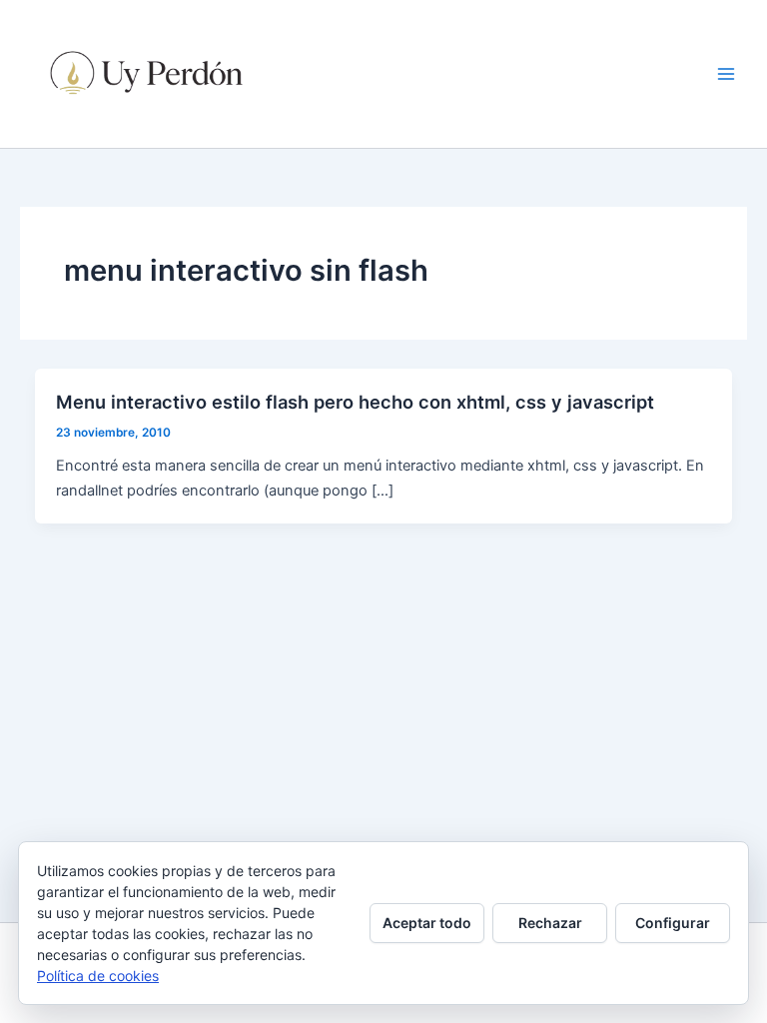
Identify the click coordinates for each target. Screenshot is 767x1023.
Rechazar (550, 922)
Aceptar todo (427, 922)
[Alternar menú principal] (726, 74)
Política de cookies (98, 975)
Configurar (672, 922)
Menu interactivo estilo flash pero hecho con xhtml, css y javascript (355, 402)
